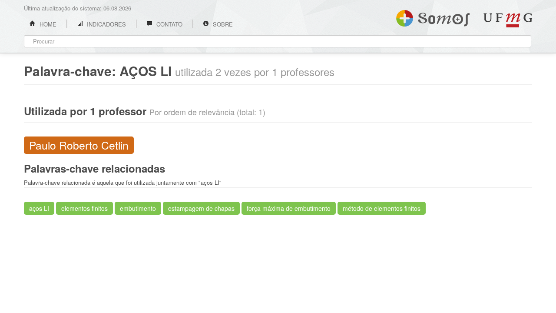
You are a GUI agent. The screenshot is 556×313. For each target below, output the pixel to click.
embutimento (138, 208)
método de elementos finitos (381, 208)
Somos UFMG (432, 16)
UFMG (507, 20)
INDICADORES (105, 24)
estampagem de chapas (201, 208)
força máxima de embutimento (289, 208)
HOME (47, 24)
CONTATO (168, 24)
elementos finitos (84, 208)
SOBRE (222, 24)
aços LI (39, 208)
